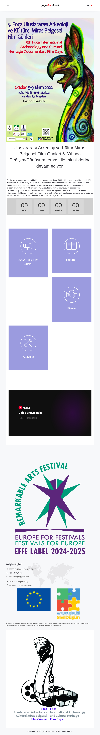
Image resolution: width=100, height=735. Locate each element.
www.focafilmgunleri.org (18, 582)
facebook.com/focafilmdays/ (20, 585)
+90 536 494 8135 (16, 573)
